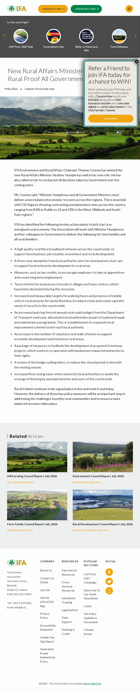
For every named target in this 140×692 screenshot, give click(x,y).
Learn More (110, 118)
